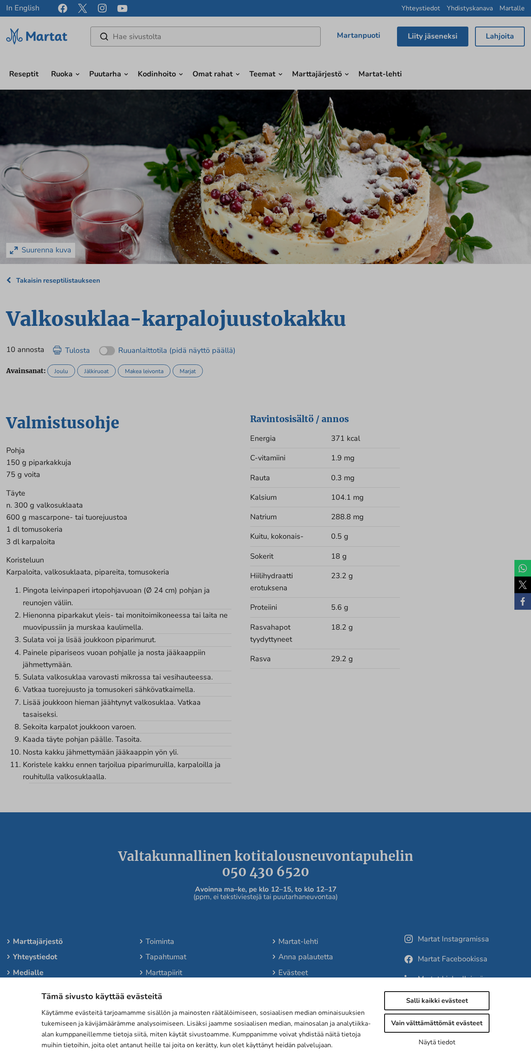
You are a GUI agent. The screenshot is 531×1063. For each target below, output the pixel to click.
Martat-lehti (380, 74)
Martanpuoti (358, 35)
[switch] (167, 347)
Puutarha (105, 74)
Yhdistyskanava (470, 8)
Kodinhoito (157, 74)
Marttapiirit (164, 972)
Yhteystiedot (421, 8)
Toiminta (160, 941)
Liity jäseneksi (433, 36)
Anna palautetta (305, 957)
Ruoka (62, 74)
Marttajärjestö (317, 74)
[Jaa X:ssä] (522, 585)
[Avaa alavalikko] (78, 73)
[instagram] (102, 8)
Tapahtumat (166, 957)
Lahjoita (500, 36)
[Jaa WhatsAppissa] (522, 568)
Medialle (28, 972)
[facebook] (62, 8)
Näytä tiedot (437, 1042)
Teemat (262, 74)
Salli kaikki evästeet (437, 1000)
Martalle (512, 8)
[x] (82, 8)
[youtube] (122, 8)
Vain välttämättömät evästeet (436, 1023)
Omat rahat (212, 74)
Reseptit (24, 74)
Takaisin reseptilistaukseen (57, 280)
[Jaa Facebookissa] (522, 601)
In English (22, 8)
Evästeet (293, 972)
